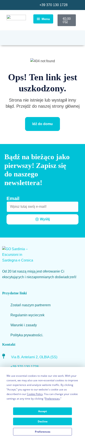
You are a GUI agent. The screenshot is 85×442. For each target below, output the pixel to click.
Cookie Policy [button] (35, 394)
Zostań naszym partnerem (30, 305)
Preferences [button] (52, 398)
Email (13, 198)
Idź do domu (42, 124)
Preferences (42, 432)
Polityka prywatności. (26, 335)
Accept (42, 411)
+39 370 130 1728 (53, 5)
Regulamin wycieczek (27, 315)
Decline (43, 421)
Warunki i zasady (23, 325)
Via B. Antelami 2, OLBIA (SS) (34, 357)
